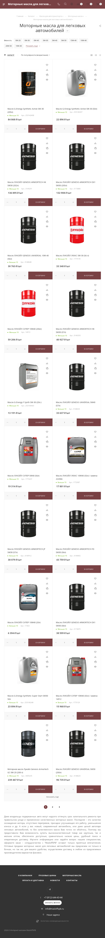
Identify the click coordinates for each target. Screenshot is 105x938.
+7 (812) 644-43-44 (53, 897)
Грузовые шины (47, 875)
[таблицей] (100, 55)
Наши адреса (53, 914)
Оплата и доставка (33, 880)
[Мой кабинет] (72, 4)
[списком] (96, 55)
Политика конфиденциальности (55, 921)
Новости (55, 880)
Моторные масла (71, 875)
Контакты (71, 880)
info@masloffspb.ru (54, 908)
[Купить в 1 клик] (47, 74)
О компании (25, 875)
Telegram (50, 889)
